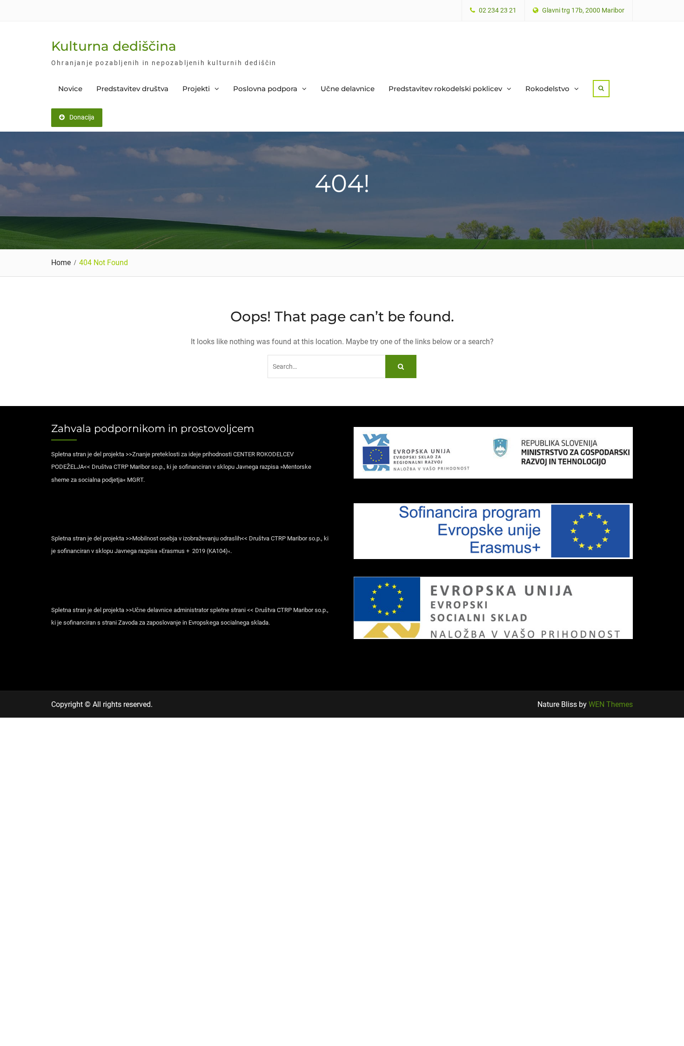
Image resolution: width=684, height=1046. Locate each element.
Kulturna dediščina (113, 46)
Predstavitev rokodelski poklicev (445, 88)
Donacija (81, 117)
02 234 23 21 (497, 10)
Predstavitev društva (132, 88)
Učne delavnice (348, 88)
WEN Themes (611, 704)
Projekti (196, 88)
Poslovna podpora (265, 88)
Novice (70, 88)
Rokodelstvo (547, 88)
